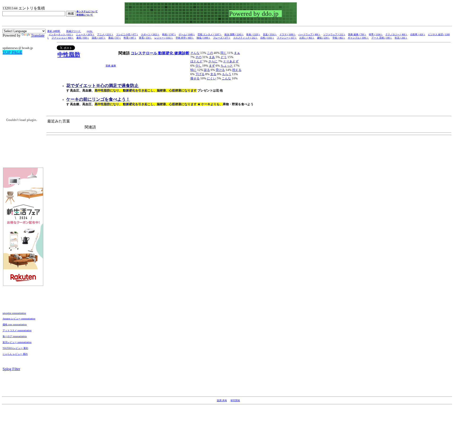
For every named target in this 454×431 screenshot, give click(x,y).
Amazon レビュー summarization (19, 318)
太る (213, 74)
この (210, 53)
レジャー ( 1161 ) (163, 37)
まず (212, 65)
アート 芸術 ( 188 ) (381, 37)
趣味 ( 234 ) (323, 37)
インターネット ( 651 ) (61, 34)
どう (224, 57)
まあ (212, 57)
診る (207, 70)
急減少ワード (73, 31)
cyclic (90, 31)
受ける (220, 70)
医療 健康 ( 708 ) (357, 34)
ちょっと (227, 65)
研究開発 (235, 400)
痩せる (195, 78)
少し (198, 65)
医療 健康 (111, 65)
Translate (37, 35)
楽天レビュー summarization (17, 342)
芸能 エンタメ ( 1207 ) (210, 34)
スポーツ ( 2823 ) (150, 34)
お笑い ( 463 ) (306, 37)
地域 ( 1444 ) (203, 37)
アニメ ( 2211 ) (105, 34)
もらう (226, 74)
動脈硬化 (166, 53)
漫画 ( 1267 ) (98, 37)
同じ (223, 53)
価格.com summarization (15, 324)
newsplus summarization (14, 313)
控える (236, 70)
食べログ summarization (15, 336)
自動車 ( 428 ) (417, 34)
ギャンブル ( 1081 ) (358, 37)
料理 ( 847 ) (130, 37)
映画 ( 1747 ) (169, 34)
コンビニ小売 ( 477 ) (127, 34)
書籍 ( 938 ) (82, 37)
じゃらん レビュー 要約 (15, 354)
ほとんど (196, 61)
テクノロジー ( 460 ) (396, 34)
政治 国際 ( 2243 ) (234, 34)
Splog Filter (11, 369)
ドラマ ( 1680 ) (287, 34)
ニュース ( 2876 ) (85, 34)
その (198, 57)
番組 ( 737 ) (114, 37)
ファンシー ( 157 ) (287, 37)
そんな (195, 53)
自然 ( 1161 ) (267, 37)
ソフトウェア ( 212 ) (334, 34)
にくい (211, 78)
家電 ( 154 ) (145, 37)
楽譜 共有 (222, 400)
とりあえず (231, 61)
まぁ (237, 53)
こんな (226, 78)
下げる (200, 74)
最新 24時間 (54, 31)
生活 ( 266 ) (401, 37)
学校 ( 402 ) (338, 37)
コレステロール (144, 53)
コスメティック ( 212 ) (245, 37)
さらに (213, 61)
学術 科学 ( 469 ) (185, 37)
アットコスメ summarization (17, 330)
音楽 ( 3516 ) (270, 34)
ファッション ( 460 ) (63, 37)
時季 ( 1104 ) (376, 34)
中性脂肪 (68, 55)
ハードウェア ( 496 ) (309, 34)
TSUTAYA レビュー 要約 (15, 348)
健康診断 (181, 53)
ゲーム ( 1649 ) (187, 34)
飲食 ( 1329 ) (253, 34)
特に (193, 70)
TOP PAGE (12, 52)
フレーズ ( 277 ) (221, 37)
